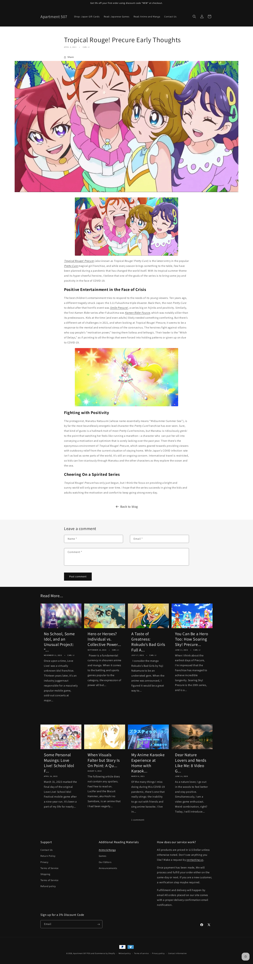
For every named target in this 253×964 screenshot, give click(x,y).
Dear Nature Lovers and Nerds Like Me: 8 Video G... (190, 763)
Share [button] (70, 57)
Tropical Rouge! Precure (79, 261)
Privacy (44, 862)
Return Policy (47, 856)
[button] (194, 16)
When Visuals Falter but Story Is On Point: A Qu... (104, 760)
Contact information (177, 953)
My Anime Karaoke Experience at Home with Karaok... (148, 763)
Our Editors (105, 862)
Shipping (45, 874)
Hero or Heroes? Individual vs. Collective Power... (104, 639)
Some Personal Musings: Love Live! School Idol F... (59, 763)
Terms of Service (49, 868)
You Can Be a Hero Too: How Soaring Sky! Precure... (191, 639)
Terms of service (141, 953)
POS (88, 953)
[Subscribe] (98, 924)
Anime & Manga (107, 849)
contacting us (195, 860)
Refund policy (48, 886)
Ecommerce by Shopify (105, 953)
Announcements (108, 868)
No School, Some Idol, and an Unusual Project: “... (59, 642)
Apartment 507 (80, 953)
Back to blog (129, 507)
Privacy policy (158, 953)
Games (102, 856)
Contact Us (46, 849)
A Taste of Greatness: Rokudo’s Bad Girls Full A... (148, 642)
